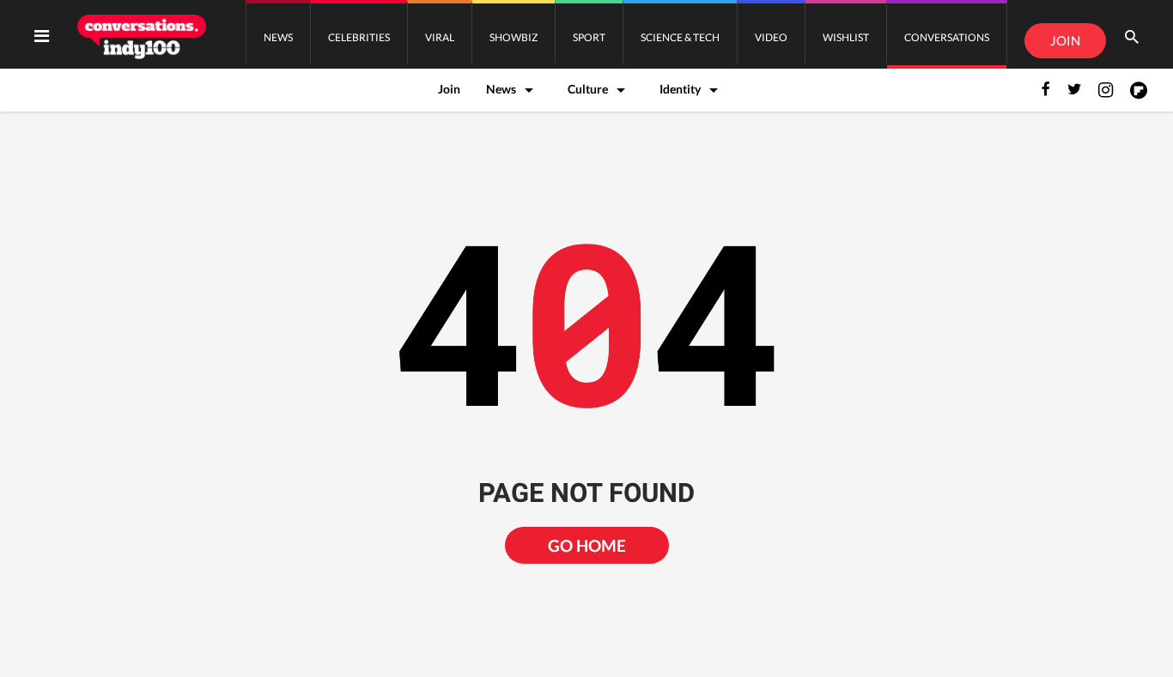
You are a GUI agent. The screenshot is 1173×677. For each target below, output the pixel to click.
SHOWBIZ (513, 37)
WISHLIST (846, 37)
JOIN (1065, 40)
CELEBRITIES (359, 37)
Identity (680, 89)
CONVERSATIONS (946, 37)
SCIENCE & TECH (680, 37)
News (501, 89)
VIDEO (771, 37)
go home (587, 545)
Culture (588, 89)
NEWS (278, 37)
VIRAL (439, 37)
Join (449, 89)
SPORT (589, 37)
